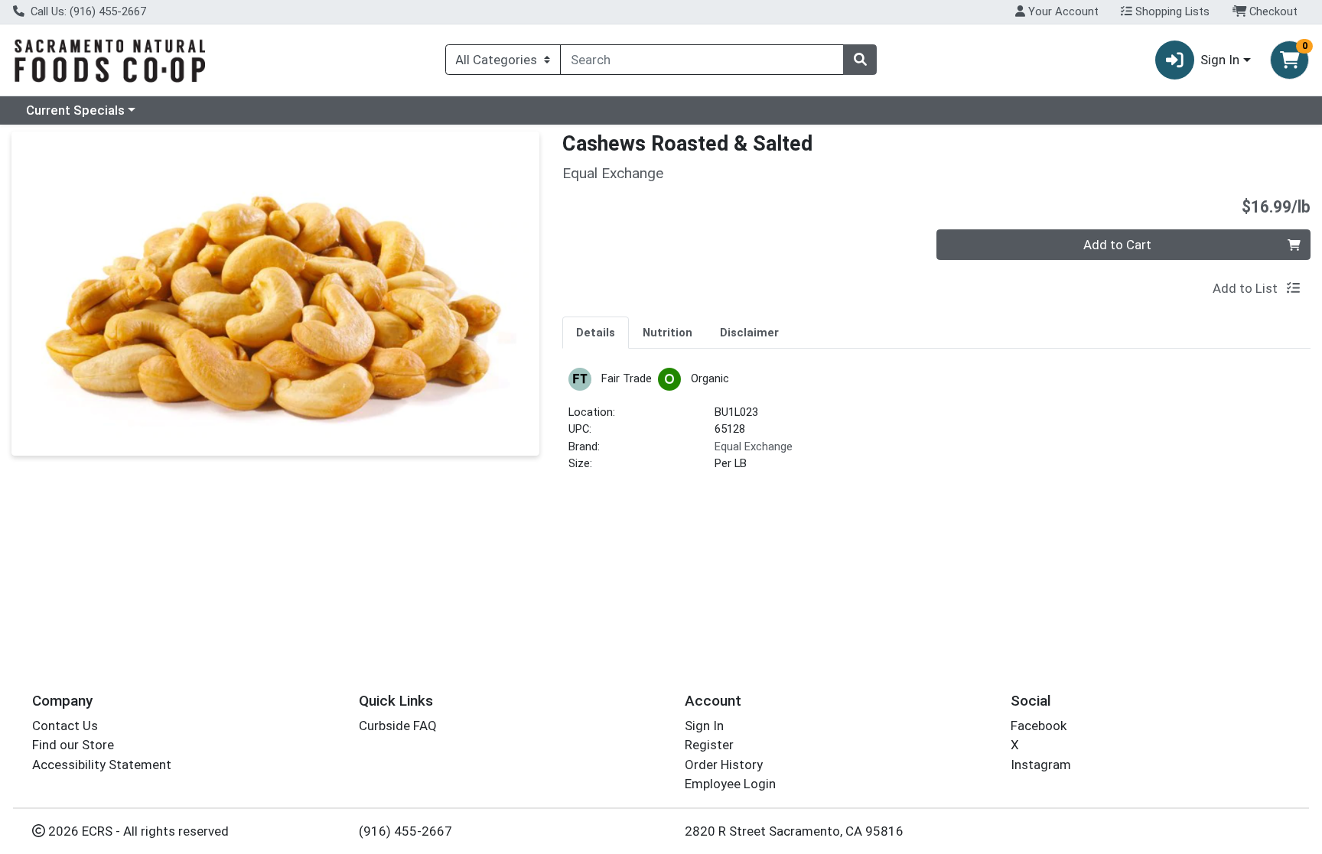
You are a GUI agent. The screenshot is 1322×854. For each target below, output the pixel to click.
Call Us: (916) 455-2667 (87, 11)
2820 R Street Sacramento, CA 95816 (794, 831)
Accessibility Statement (101, 764)
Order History (724, 764)
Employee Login (730, 783)
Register (709, 744)
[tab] (595, 332)
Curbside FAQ (398, 725)
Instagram (1041, 764)
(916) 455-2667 (405, 831)
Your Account (1062, 11)
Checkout (1272, 11)
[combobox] (702, 59)
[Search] (860, 59)
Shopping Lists (1171, 11)
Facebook (1038, 725)
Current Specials (75, 110)
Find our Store (73, 744)
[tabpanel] (936, 426)
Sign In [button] (1219, 59)
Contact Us (65, 725)
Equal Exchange (754, 446)
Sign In (704, 725)
